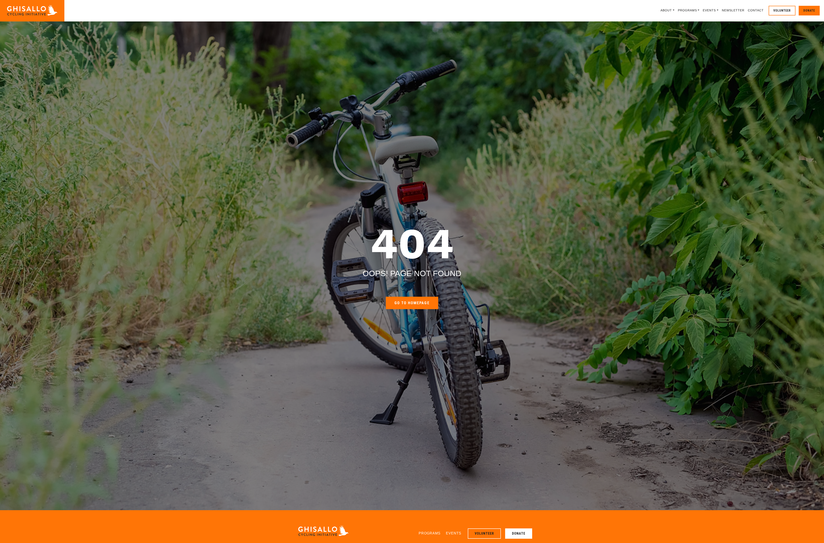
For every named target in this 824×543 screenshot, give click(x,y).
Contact (756, 10)
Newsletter (733, 10)
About (666, 10)
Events (709, 10)
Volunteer (782, 10)
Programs (687, 10)
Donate (809, 10)
